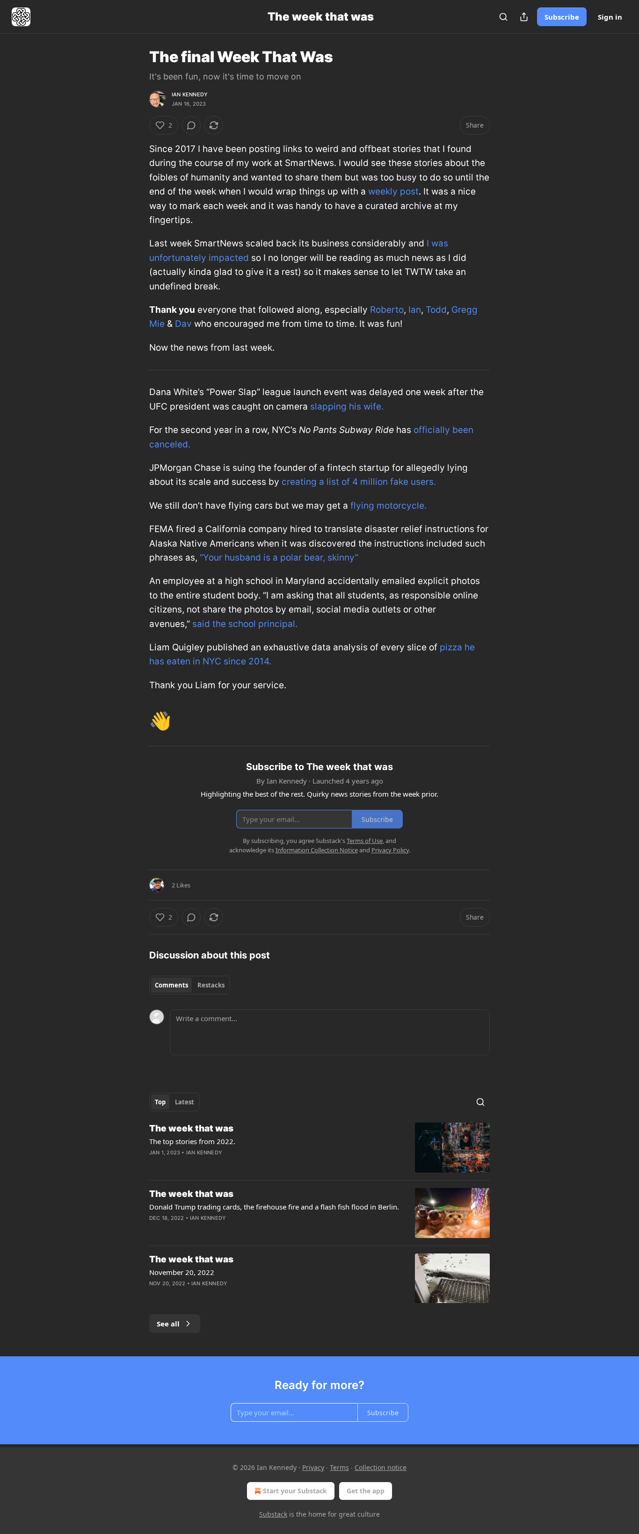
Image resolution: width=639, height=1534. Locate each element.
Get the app (366, 1490)
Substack (273, 1514)
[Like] (155, 1295)
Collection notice (381, 1467)
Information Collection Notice (317, 850)
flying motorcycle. (388, 505)
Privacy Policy (390, 850)
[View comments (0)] (191, 125)
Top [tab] (160, 1102)
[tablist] (189, 985)
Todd (436, 309)
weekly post (393, 191)
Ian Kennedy (190, 94)
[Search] (503, 16)
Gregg (464, 309)
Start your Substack (295, 1490)
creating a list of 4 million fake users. (359, 481)
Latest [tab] (184, 1102)
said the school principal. (245, 624)
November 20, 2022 (181, 1272)
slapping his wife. (347, 406)
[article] (319, 1147)
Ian (414, 309)
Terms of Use (365, 840)
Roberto (387, 309)
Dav (183, 323)
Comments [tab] (171, 985)
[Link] (136, 720)
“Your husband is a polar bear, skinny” (279, 557)
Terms (339, 1467)
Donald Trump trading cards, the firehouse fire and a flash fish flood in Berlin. (274, 1206)
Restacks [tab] (211, 985)
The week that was (191, 1128)
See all (168, 1323)
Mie (157, 323)
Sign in (610, 17)
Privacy (313, 1467)
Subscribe (562, 17)
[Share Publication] (524, 16)
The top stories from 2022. (192, 1141)
